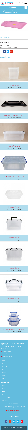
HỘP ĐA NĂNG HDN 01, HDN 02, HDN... (14, 177)
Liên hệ (4, 378)
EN (19, 3)
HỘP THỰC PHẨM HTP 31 (14, 299)
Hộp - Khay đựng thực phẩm (11, 12)
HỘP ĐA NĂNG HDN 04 (14, 146)
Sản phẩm (11, 11)
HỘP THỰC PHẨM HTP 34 (14, 207)
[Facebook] (6, 421)
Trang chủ (3, 11)
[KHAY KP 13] (14, 25)
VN (22, 3)
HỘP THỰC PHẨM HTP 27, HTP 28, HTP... (14, 329)
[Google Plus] (10, 421)
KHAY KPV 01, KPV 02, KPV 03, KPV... (14, 115)
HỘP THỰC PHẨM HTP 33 (14, 238)
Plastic (18, 11)
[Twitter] (14, 421)
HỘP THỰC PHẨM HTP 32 (14, 268)
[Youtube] (22, 421)
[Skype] (18, 421)
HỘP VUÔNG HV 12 (14, 85)
